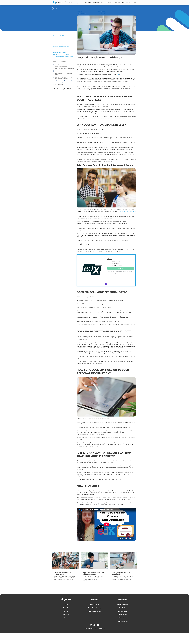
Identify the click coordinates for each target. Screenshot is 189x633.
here (118, 74)
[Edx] (92, 270)
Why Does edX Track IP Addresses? (64, 68)
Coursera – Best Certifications (61, 46)
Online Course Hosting (94, 607)
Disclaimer (66, 614)
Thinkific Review (122, 618)
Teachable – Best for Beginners (61, 54)
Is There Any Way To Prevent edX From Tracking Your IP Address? (63, 81)
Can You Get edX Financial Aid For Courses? (93, 573)
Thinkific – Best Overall (59, 52)
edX (128, 64)
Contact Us (66, 607)
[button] (54, 88)
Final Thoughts (59, 84)
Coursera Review (122, 611)
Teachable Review (122, 621)
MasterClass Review (122, 604)
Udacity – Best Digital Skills (60, 44)
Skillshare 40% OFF (58, 36)
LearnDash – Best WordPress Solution (63, 56)
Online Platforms (94, 604)
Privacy (66, 611)
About (66, 604)
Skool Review (122, 607)
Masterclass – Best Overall (60, 42)
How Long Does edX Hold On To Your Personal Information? (63, 78)
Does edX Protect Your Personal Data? (63, 74)
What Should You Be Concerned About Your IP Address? (63, 65)
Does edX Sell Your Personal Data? (64, 71)
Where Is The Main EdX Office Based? (63, 573)
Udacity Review (122, 614)
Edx (109, 258)
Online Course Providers (94, 611)
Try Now (120, 268)
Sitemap (66, 618)
